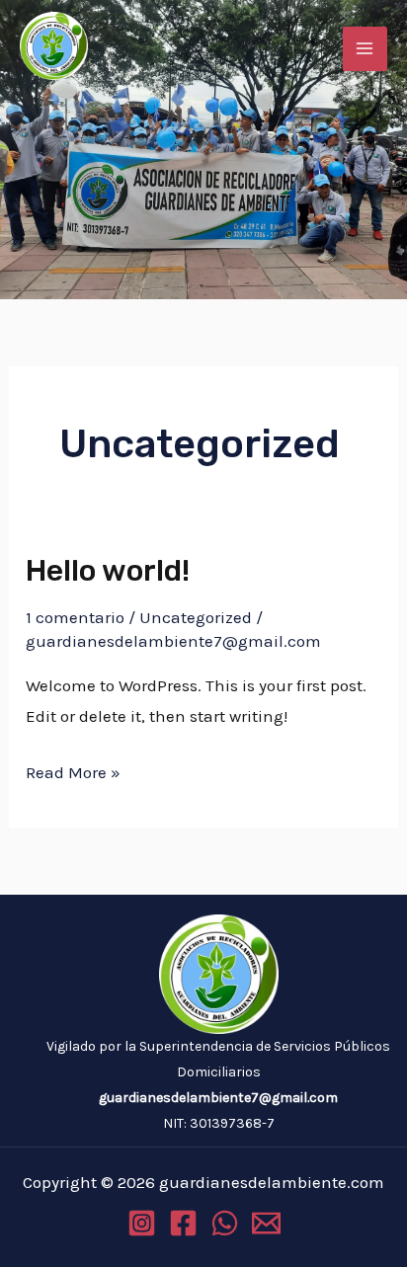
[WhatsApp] (224, 1223)
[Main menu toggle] (365, 49)
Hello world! (108, 571)
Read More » (73, 769)
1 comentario (75, 617)
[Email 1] (266, 1223)
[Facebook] (183, 1223)
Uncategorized (195, 617)
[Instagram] (141, 1223)
